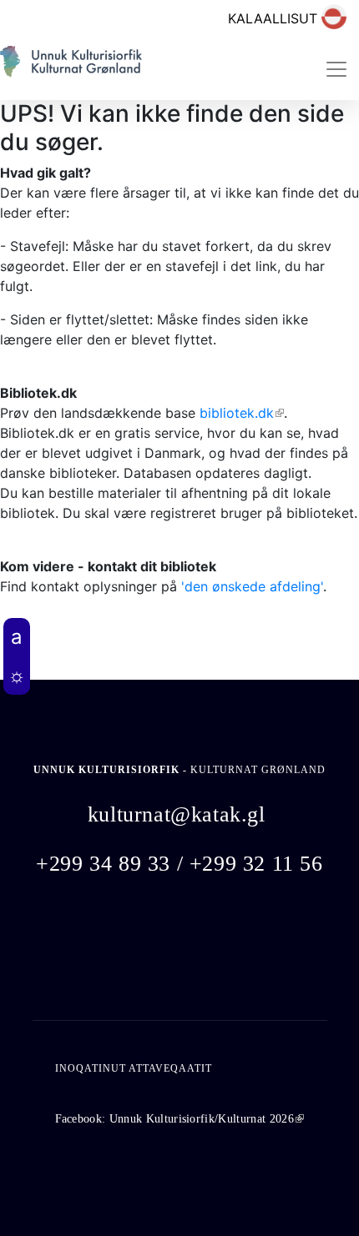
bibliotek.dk (242, 412)
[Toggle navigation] (336, 69)
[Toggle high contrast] (17, 676)
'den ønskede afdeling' (252, 586)
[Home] (71, 68)
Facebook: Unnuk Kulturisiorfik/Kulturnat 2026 (179, 1119)
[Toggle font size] (17, 637)
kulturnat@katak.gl (176, 814)
